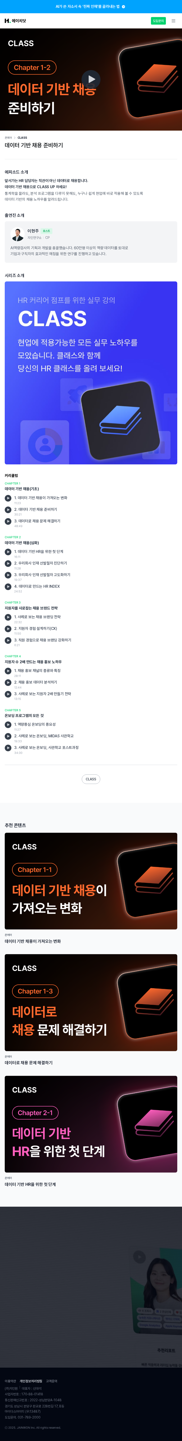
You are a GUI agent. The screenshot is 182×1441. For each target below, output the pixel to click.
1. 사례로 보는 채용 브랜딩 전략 (37, 619)
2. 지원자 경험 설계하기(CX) (35, 631)
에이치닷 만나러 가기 (91, 1317)
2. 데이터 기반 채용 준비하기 (35, 511)
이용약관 (10, 1381)
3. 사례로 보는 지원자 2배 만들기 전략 (42, 696)
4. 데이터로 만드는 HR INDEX (37, 588)
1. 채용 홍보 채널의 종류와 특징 (37, 673)
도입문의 (158, 21)
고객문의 (51, 1381)
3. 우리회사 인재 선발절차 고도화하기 (42, 577)
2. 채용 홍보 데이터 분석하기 (35, 684)
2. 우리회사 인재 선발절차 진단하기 (40, 565)
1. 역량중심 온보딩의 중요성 (34, 726)
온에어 (8, 137)
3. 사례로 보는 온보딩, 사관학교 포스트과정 (46, 750)
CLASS (22, 137)
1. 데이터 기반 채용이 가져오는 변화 (40, 500)
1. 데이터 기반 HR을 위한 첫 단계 (38, 554)
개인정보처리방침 (31, 1381)
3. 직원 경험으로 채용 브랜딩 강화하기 (42, 642)
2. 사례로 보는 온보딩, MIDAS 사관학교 (44, 738)
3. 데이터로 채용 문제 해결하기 (37, 523)
